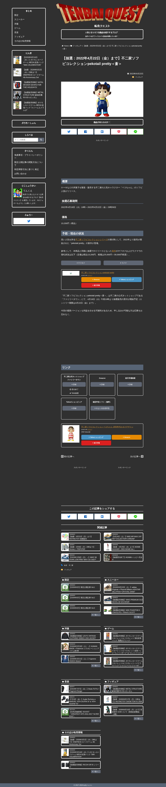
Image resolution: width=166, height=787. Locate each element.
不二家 (71, 565)
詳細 (74, 384)
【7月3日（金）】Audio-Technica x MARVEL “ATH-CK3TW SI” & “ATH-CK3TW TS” (82, 701)
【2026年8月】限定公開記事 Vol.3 (82, 608)
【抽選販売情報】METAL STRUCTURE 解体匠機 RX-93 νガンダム (33, 94)
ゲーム (17, 28)
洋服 (16, 24)
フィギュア (139, 77)
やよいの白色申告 (103, 408)
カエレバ (90, 275)
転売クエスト (88, 785)
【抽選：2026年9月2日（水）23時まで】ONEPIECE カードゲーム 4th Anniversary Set (83, 742)
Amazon (97, 279)
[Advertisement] (102, 158)
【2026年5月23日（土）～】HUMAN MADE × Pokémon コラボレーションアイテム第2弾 (84, 648)
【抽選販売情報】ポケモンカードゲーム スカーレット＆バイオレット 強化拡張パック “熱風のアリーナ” (127, 638)
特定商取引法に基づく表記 (26, 169)
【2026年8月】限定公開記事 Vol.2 (82, 598)
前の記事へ (69, 456)
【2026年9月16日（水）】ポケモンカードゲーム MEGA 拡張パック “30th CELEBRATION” (84, 754)
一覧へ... (96, 615)
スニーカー (19, 19)
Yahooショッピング (127, 279)
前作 (114, 251)
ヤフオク (81, 263)
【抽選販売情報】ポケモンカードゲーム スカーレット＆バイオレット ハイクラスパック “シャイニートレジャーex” (127, 663)
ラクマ (124, 263)
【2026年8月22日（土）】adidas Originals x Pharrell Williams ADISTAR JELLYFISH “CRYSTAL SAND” (126, 589)
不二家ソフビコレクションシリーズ (91, 239)
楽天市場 (97, 285)
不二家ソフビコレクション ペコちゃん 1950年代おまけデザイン (107, 427)
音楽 (16, 32)
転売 (65, 565)
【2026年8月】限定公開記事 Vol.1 (82, 587)
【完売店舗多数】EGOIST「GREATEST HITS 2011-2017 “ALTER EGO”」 (84, 714)
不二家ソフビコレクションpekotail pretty (97, 273)
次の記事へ (135, 456)
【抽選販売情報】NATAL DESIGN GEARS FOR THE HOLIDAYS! (33, 84)
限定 (16, 15)
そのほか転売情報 (22, 41)
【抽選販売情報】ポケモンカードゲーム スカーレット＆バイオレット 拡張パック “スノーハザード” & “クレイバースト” (127, 650)
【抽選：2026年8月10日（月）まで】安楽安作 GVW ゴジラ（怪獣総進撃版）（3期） (127, 712)
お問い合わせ (20, 174)
